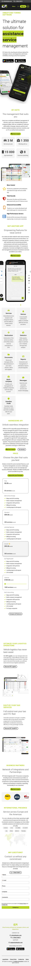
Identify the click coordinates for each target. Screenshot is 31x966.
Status (27, 959)
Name (4, 874)
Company (4, 891)
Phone (3, 886)
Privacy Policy (23, 903)
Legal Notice (5, 959)
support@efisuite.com (16, 942)
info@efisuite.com (16, 935)
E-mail (4, 880)
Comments (5, 897)
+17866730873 (16, 937)
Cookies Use (4, 904)
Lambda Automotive (18, 961)
